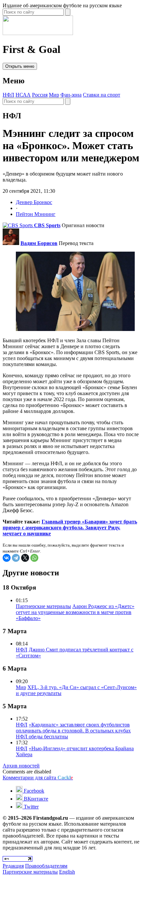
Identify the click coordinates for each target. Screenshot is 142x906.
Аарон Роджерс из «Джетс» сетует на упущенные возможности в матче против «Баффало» (75, 612)
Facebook (33, 791)
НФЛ (8, 95)
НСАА (23, 95)
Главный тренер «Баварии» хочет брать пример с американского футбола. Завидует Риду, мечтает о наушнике (70, 527)
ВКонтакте (35, 799)
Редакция (13, 866)
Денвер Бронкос (34, 202)
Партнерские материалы (43, 606)
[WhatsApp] (34, 558)
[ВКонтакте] (7, 558)
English (67, 872)
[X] (25, 558)
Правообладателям (46, 866)
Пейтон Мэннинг (35, 214)
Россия (40, 95)
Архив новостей (21, 765)
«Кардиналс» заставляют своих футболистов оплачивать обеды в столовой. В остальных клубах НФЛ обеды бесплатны (73, 730)
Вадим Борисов (38, 243)
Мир (54, 95)
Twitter (30, 806)
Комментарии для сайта (38, 777)
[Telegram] (16, 558)
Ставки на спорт (101, 95)
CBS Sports (47, 225)
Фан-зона (71, 95)
